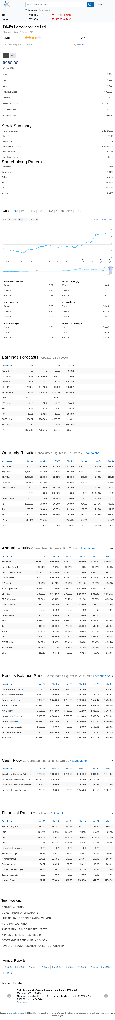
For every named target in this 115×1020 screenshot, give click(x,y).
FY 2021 (69, 967)
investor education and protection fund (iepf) (34, 946)
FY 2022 (56, 967)
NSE (6, 55)
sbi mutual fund (13, 907)
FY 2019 (93, 967)
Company (32, 10)
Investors (46, 10)
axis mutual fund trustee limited (24, 929)
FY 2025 (19, 967)
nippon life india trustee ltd (21, 935)
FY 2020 (81, 967)
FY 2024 (32, 967)
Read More (22, 1002)
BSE (13, 55)
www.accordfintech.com (15, 1013)
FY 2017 (7, 973)
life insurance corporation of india (26, 918)
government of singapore (20, 913)
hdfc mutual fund (14, 924)
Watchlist (81, 44)
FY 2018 (105, 967)
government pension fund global (25, 940)
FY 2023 (44, 967)
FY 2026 (7, 967)
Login (99, 4)
